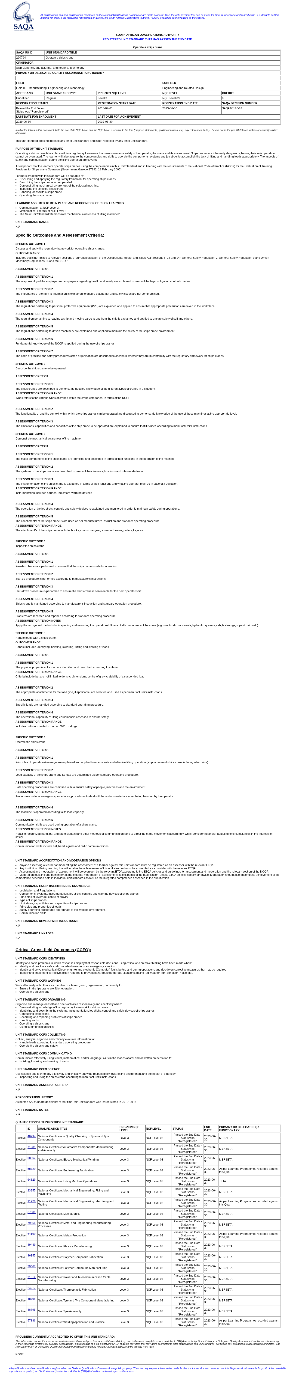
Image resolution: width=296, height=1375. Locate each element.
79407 (32, 1266)
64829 (32, 1179)
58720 (32, 1168)
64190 (32, 1233)
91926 (32, 1201)
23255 (32, 1190)
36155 (32, 1255)
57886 (32, 1320)
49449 (32, 1244)
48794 (32, 1136)
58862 (32, 1158)
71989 (32, 1147)
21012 (32, 1277)
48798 (32, 1299)
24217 (32, 1288)
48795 (32, 1309)
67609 (32, 1212)
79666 (32, 1223)
